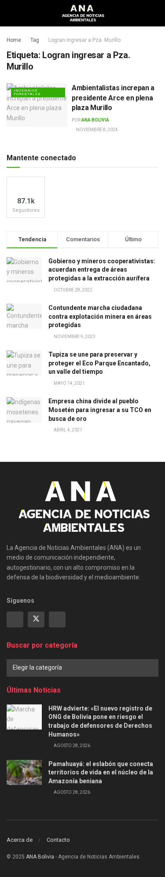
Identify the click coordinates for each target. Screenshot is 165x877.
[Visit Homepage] (82, 13)
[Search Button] (154, 13)
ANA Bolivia (95, 120)
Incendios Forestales (27, 92)
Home (14, 40)
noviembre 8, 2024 (96, 129)
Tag (34, 40)
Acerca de (20, 839)
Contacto (58, 839)
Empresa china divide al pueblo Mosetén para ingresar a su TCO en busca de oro (99, 410)
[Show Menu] (10, 13)
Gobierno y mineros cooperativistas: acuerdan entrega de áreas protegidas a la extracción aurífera (101, 270)
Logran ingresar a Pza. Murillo (84, 40)
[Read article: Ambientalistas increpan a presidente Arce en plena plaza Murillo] (37, 105)
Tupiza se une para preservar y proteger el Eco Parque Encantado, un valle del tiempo (99, 363)
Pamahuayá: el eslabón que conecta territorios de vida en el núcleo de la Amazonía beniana (100, 772)
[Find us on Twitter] (36, 619)
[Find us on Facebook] (15, 619)
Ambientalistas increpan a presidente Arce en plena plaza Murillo (113, 98)
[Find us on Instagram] (57, 619)
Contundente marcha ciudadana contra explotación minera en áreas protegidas (100, 316)
